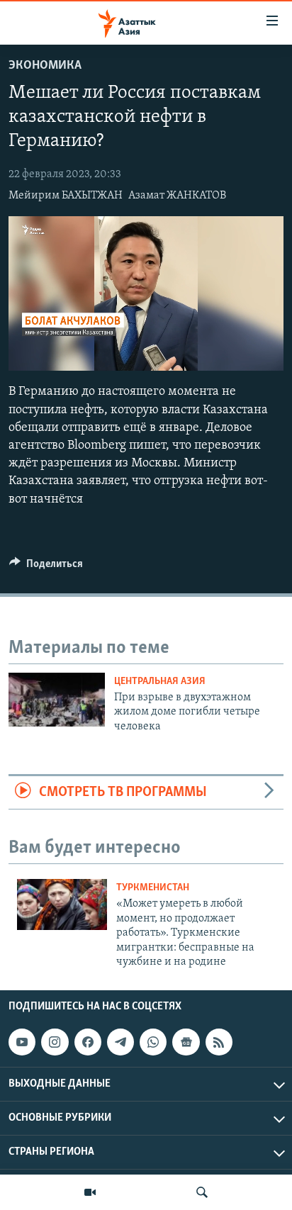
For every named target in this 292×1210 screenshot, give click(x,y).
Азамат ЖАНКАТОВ (177, 195)
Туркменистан (152, 888)
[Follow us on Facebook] (87, 1042)
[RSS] (219, 1042)
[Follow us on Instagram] (54, 1042)
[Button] (46, 567)
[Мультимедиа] (90, 1192)
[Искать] (202, 1192)
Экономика (45, 66)
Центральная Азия (160, 681)
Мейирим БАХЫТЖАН (66, 195)
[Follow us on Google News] (185, 1042)
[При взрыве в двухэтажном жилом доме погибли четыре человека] (57, 700)
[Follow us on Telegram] (120, 1042)
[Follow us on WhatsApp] (153, 1042)
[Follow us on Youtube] (22, 1042)
